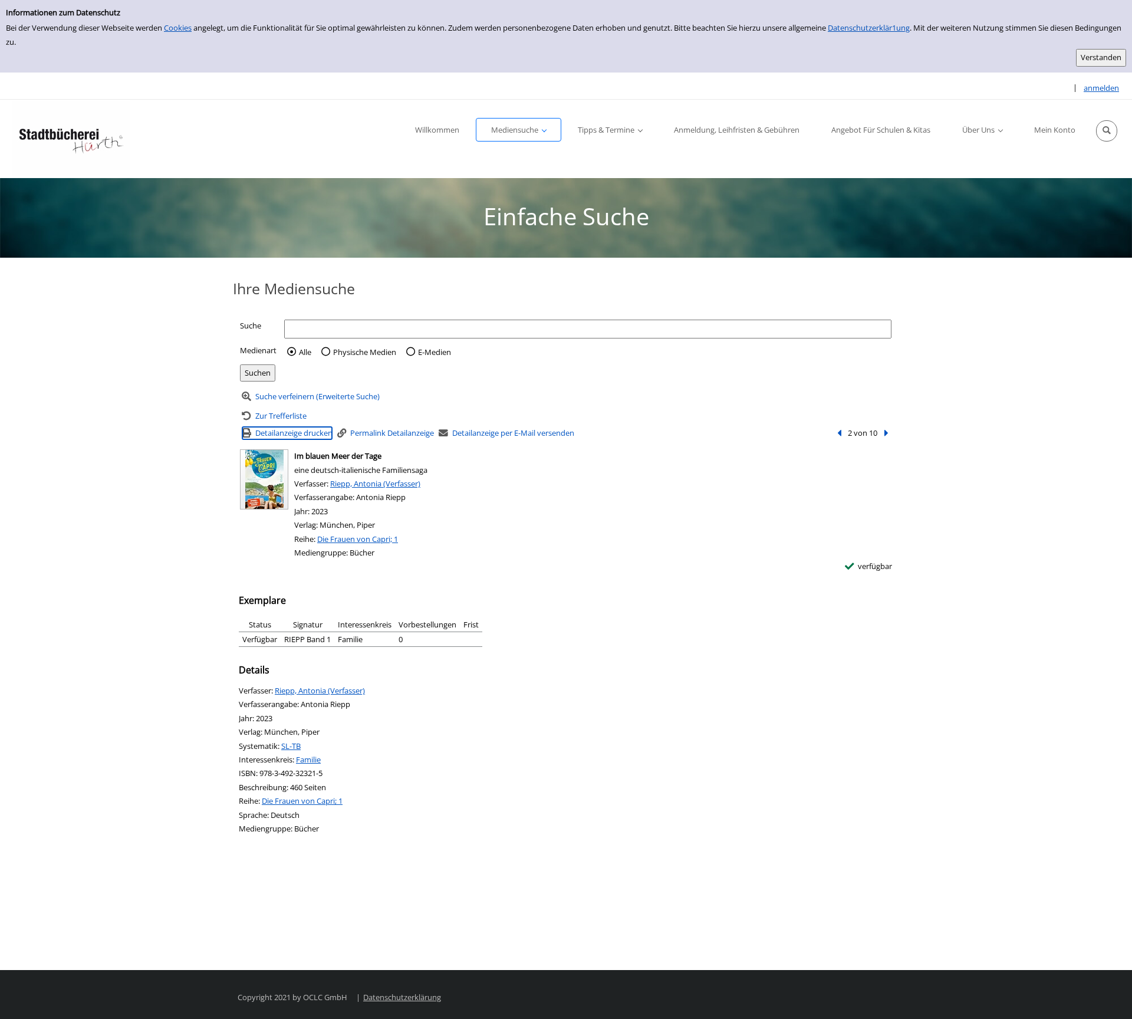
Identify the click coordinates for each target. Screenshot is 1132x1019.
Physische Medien (364, 352)
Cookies (178, 27)
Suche (250, 325)
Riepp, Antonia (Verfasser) (375, 483)
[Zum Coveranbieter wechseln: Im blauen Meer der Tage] (264, 479)
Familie (308, 759)
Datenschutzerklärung (402, 997)
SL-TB (291, 746)
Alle (305, 352)
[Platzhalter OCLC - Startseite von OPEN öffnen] (71, 139)
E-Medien (434, 352)
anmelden (1101, 88)
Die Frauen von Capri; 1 (357, 539)
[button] (1106, 131)
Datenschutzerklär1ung (869, 27)
